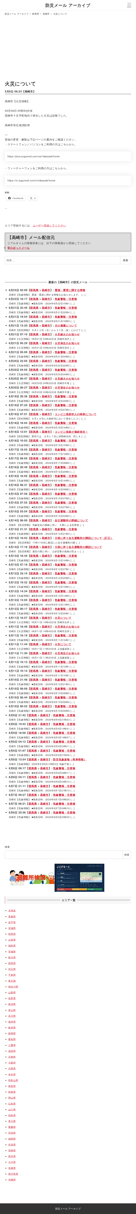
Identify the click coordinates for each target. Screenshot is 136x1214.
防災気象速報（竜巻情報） (70, 759)
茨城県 (12, 951)
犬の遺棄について (66, 325)
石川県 (12, 1015)
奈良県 (12, 1074)
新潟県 (12, 1004)
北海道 (12, 910)
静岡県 (12, 1033)
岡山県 (12, 1097)
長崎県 (12, 1150)
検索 (125, 260)
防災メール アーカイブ (68, 5)
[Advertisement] (68, 48)
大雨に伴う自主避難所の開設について (78, 547)
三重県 (12, 1045)
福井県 (12, 1021)
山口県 (12, 1109)
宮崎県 (12, 1168)
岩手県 (12, 922)
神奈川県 (13, 986)
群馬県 (34, 290)
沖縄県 (12, 1179)
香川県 (12, 1121)
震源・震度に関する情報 (70, 290)
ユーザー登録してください (49, 225)
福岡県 (12, 1138)
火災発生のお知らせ (67, 343)
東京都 (12, 980)
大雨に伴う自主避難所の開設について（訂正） (84, 538)
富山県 (12, 1010)
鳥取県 (12, 1086)
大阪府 (12, 1062)
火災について (63, 618)
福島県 (12, 945)
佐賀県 (12, 1144)
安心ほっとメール (18, 248)
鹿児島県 (13, 1173)
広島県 (12, 1103)
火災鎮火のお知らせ (67, 334)
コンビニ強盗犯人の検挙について (76, 414)
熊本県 (12, 1156)
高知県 (12, 1132)
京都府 (12, 1056)
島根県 (12, 1091)
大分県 (12, 1162)
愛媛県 (12, 1127)
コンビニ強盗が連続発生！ (71, 432)
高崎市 (29, 91)
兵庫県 (12, 1068)
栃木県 (12, 957)
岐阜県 (12, 1027)
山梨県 (12, 992)
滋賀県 (12, 1051)
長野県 (12, 998)
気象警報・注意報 (66, 299)
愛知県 (12, 1039)
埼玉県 (12, 969)
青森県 (12, 916)
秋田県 (12, 934)
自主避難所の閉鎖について (71, 520)
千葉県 (12, 974)
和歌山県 (13, 1080)
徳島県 (12, 1115)
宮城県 (12, 928)
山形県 (12, 939)
